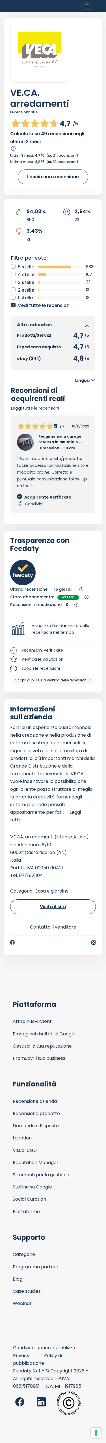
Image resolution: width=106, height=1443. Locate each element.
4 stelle (26, 274)
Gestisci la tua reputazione (42, 1046)
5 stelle (26, 267)
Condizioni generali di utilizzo (44, 1347)
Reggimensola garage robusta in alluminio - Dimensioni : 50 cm (59, 442)
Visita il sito (53, 906)
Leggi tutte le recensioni (35, 408)
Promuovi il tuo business (39, 1058)
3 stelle (26, 282)
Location (22, 1138)
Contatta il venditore (53, 927)
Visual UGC (25, 1150)
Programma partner (36, 1267)
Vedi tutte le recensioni (44, 305)
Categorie (24, 1254)
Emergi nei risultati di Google (44, 1034)
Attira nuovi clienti (33, 1021)
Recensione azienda (35, 1101)
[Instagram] (93, 942)
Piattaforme (26, 1211)
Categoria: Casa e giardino (39, 891)
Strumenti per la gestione (41, 1174)
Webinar (22, 1303)
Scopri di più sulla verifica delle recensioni (51, 680)
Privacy (21, 1355)
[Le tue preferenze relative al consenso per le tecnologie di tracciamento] (96, 1433)
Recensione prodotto (36, 1113)
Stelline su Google (32, 1187)
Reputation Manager (36, 1162)
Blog (17, 1279)
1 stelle (25, 297)
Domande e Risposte (36, 1125)
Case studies (27, 1291)
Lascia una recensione (53, 176)
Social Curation (29, 1199)
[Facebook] (12, 942)
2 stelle (26, 290)
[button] (53, 629)
